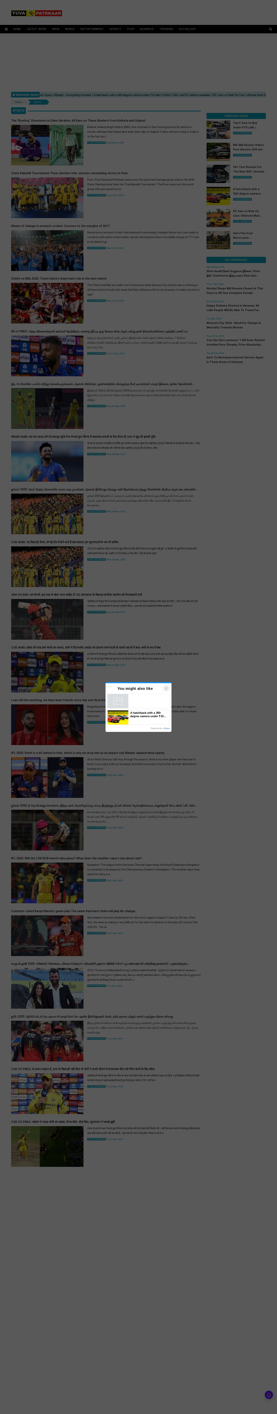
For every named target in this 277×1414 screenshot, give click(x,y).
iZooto (167, 728)
